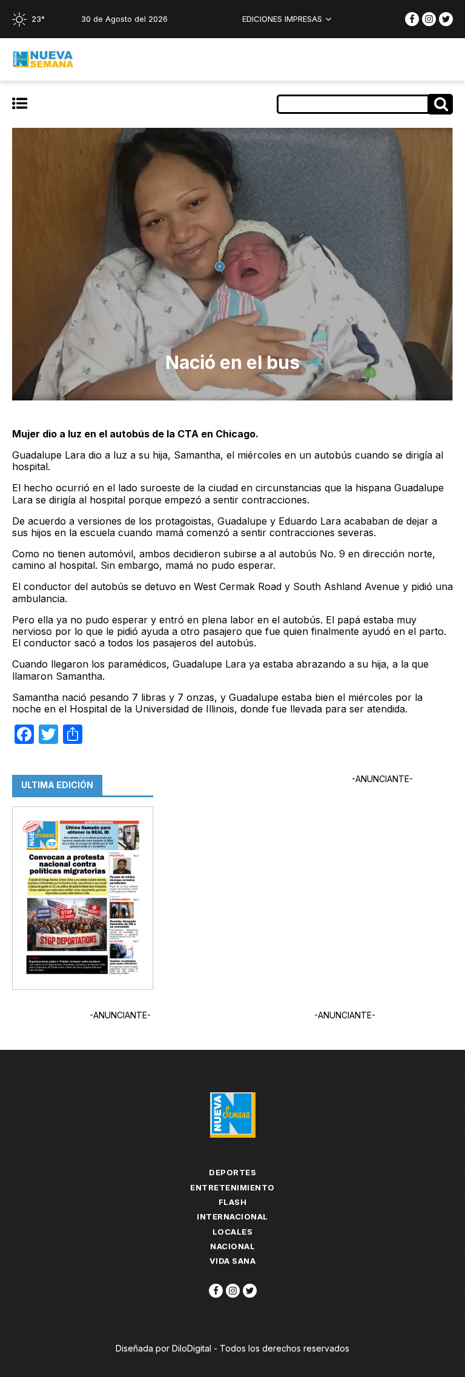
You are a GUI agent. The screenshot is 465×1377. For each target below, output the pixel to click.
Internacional (232, 1216)
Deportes (232, 1172)
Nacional (232, 1246)
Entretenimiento (232, 1187)
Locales (233, 1231)
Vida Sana (232, 1261)
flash (233, 1202)
